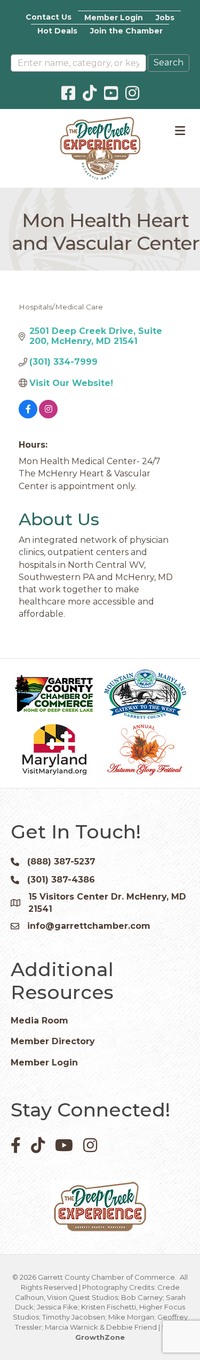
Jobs (165, 17)
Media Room (39, 1020)
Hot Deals (57, 31)
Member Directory (53, 1041)
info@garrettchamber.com (88, 926)
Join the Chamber (126, 31)
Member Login (113, 17)
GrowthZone (100, 1337)
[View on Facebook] (28, 415)
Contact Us (48, 17)
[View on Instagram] (48, 415)
